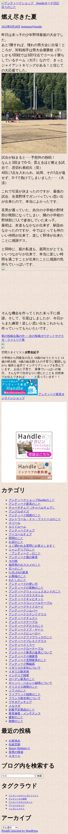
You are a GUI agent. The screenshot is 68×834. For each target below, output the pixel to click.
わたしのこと (17, 580)
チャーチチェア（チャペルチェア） (32, 507)
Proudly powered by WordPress (19, 830)
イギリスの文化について (25, 667)
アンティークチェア (22, 530)
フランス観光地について (25, 698)
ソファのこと (17, 690)
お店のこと (16, 541)
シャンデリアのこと (22, 549)
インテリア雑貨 (19, 675)
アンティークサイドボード (26, 606)
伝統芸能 (14, 744)
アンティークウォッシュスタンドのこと (35, 591)
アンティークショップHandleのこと (32, 500)
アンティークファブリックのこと (30, 637)
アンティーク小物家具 (23, 656)
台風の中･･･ (15, 336)
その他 (13, 561)
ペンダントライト (17, 809)
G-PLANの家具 (18, 572)
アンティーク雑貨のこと (25, 515)
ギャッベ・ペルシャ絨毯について (30, 682)
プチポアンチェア (20, 702)
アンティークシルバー (23, 610)
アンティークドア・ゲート (26, 629)
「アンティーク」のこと (25, 553)
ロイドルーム (17, 526)
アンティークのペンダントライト (24, 796)
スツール (14, 522)
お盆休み (14, 740)
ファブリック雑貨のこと (25, 694)
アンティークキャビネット (26, 599)
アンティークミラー (22, 644)
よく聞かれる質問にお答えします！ (32, 545)
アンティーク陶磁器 (22, 663)
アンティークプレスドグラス (27, 641)
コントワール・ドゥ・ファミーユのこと (35, 519)
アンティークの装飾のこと (26, 587)
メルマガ (14, 705)
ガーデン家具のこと (22, 679)
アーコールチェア (20, 534)
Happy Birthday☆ (19, 748)
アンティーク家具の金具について (30, 652)
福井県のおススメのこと (25, 564)
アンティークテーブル (23, 622)
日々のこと (8, 7)
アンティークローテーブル (26, 648)
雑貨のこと (16, 721)
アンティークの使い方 (23, 583)
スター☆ (14, 755)
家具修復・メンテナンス (25, 713)
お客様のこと (17, 576)
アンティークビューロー (25, 633)
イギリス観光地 (19, 671)
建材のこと (16, 717)
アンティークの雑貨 (18, 799)
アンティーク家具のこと (25, 503)
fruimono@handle (31, 26)
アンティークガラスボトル (26, 595)
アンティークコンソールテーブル (30, 602)
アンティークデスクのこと (26, 625)
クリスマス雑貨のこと (23, 686)
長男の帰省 (16, 752)
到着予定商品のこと (22, 709)
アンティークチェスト (23, 618)
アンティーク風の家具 (23, 557)
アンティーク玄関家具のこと (27, 660)
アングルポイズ (19, 511)
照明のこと (16, 538)
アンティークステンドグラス (27, 614)
